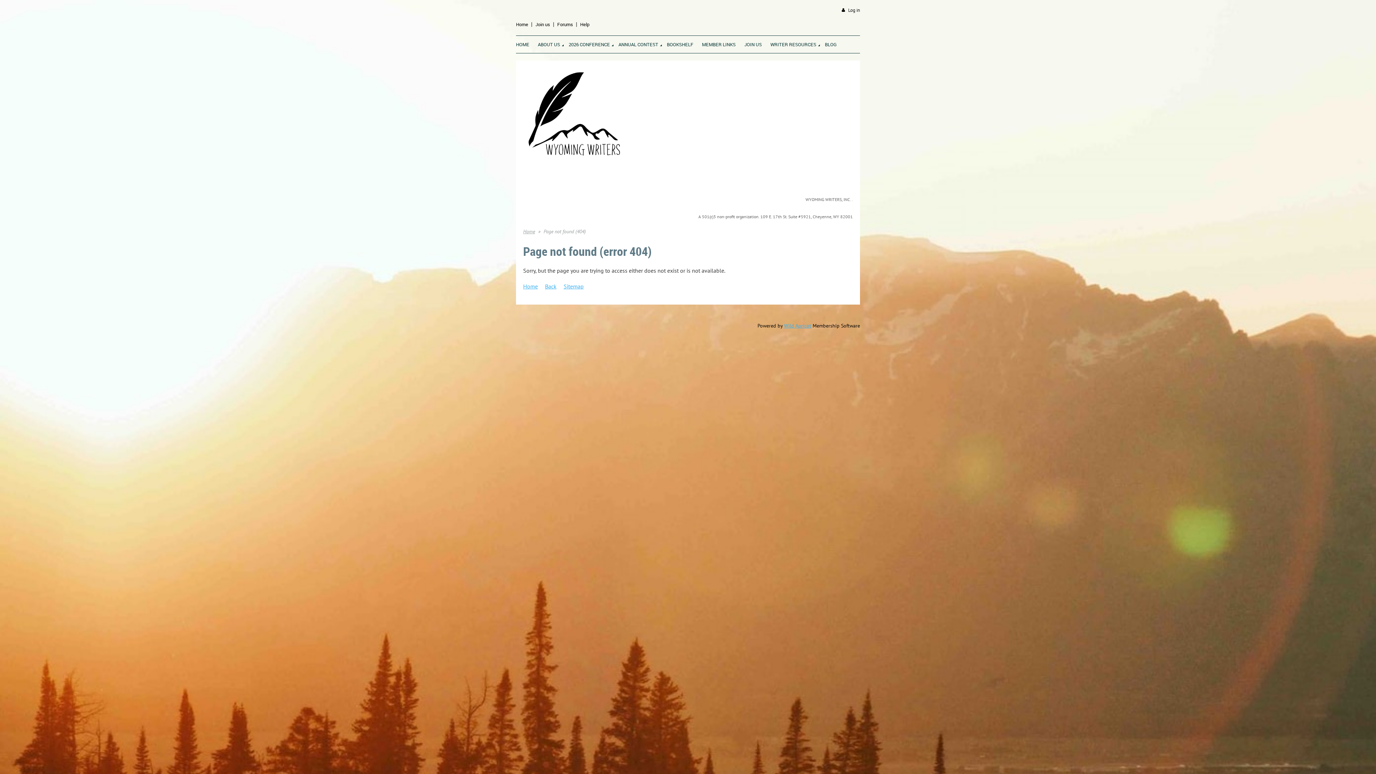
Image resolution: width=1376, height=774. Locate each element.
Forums (565, 24)
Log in (854, 10)
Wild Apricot (797, 325)
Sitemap (574, 286)
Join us (542, 24)
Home (522, 24)
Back (550, 286)
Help (584, 24)
